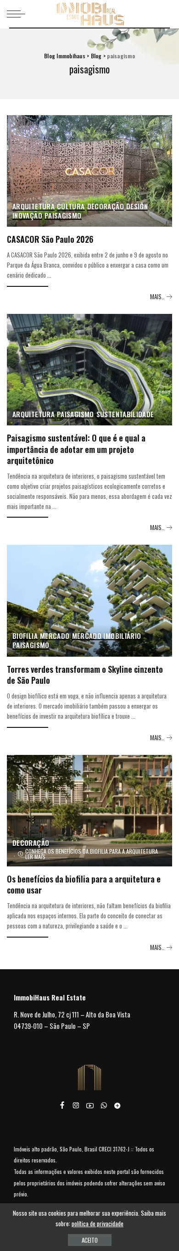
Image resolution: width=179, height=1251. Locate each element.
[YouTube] (90, 1105)
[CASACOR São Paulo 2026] (89, 171)
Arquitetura (33, 207)
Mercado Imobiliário (106, 636)
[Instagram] (76, 1105)
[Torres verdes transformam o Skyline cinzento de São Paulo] (89, 600)
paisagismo (63, 216)
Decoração (105, 207)
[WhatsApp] (104, 1105)
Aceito (90, 1240)
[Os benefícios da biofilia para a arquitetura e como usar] (89, 810)
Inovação (27, 216)
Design (137, 207)
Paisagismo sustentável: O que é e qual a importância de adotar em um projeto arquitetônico (76, 449)
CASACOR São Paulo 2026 (50, 239)
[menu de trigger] (18, 14)
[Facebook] (62, 1105)
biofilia (25, 636)
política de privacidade (97, 1223)
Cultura (71, 207)
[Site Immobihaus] (117, 1105)
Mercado (55, 636)
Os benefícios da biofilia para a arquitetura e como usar (84, 884)
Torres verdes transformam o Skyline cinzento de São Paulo (85, 674)
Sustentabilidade (125, 415)
